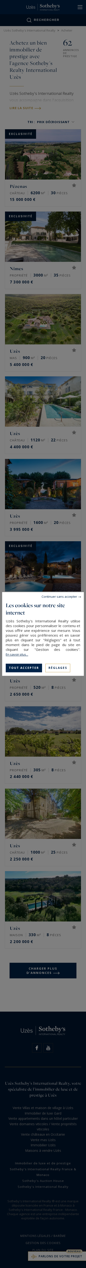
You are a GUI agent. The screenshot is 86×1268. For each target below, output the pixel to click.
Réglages (57, 668)
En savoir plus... (17, 654)
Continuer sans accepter (59, 596)
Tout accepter (24, 668)
